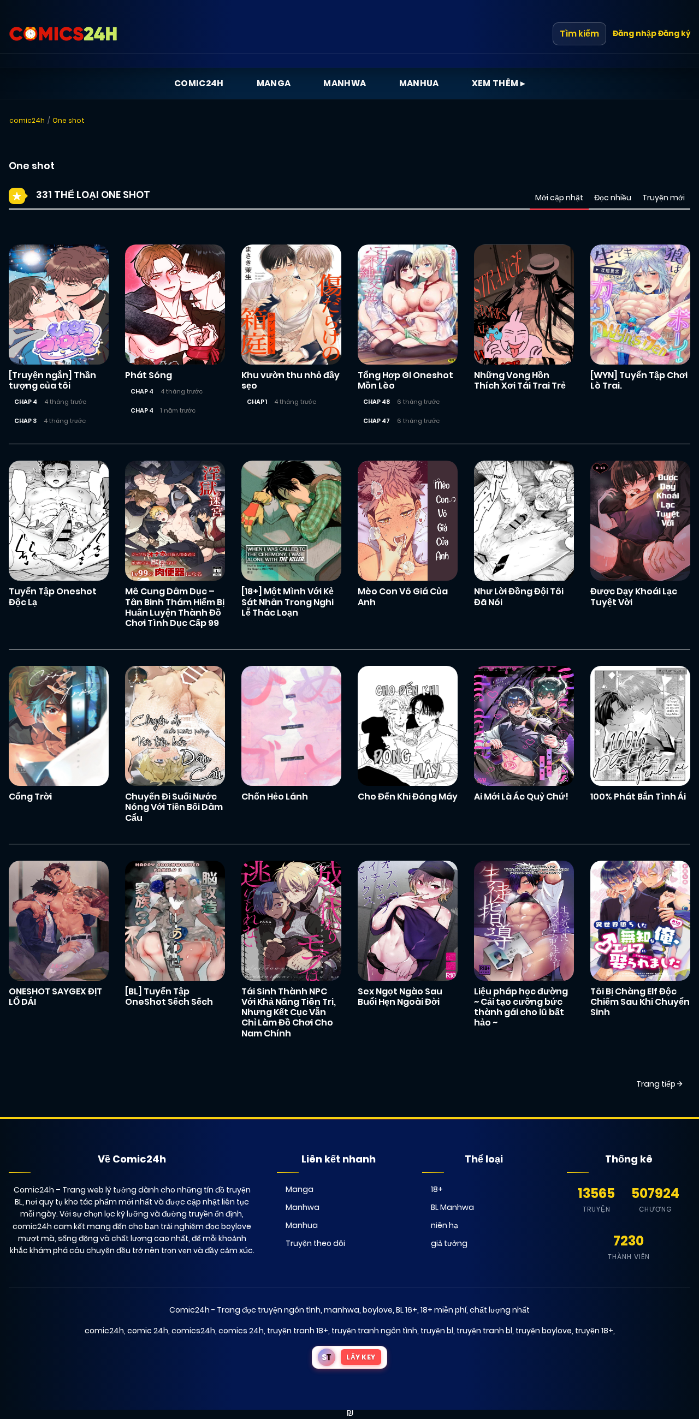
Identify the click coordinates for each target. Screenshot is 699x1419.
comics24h (193, 1330)
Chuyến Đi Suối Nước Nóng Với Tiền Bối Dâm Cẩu (174, 807)
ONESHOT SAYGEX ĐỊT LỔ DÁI (55, 996)
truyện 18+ (594, 1330)
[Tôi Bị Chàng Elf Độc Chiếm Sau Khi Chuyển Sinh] (640, 920)
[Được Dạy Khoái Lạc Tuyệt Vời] (640, 520)
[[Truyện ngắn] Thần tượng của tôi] (59, 304)
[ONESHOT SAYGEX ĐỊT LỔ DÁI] (59, 920)
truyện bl (436, 1330)
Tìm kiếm (579, 33)
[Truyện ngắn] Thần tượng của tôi (52, 380)
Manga (274, 83)
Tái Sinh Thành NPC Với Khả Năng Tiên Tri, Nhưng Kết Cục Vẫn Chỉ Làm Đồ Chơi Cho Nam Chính (288, 1012)
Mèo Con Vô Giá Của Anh (403, 596)
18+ (437, 1189)
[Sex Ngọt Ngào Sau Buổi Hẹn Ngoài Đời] (408, 920)
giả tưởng (449, 1243)
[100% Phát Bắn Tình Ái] (640, 725)
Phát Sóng (148, 375)
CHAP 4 (25, 401)
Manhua (419, 83)
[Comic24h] (63, 34)
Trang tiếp (656, 1083)
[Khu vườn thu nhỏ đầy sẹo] (291, 304)
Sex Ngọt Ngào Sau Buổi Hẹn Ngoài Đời (400, 996)
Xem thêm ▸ (498, 83)
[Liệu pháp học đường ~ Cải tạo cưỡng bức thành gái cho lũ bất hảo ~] (524, 920)
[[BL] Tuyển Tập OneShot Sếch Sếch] (175, 920)
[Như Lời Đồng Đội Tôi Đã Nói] (524, 520)
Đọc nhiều (612, 197)
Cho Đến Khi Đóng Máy (408, 796)
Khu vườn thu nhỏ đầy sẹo (290, 380)
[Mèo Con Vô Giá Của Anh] (408, 520)
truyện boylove (544, 1330)
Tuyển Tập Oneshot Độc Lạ (53, 596)
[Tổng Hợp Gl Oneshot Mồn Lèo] (408, 304)
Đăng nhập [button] (634, 33)
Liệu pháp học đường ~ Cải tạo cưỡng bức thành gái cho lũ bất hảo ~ (521, 1007)
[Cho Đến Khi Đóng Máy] (408, 725)
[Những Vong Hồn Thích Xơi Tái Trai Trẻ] (524, 304)
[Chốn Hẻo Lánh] (291, 725)
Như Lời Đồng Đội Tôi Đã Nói (519, 596)
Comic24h (199, 83)
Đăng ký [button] (674, 33)
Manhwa (344, 83)
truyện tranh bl (484, 1330)
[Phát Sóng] (175, 304)
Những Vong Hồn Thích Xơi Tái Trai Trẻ (520, 380)
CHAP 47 (376, 420)
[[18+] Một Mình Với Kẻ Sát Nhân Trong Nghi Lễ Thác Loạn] (291, 520)
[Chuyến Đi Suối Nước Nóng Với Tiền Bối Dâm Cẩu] (175, 725)
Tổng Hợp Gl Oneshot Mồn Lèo (405, 380)
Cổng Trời (30, 796)
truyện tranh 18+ (297, 1330)
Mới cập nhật (559, 197)
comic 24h (147, 1330)
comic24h (27, 120)
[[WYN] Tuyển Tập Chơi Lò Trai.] (640, 304)
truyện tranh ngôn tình (374, 1330)
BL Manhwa (452, 1207)
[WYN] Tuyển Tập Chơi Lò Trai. (639, 380)
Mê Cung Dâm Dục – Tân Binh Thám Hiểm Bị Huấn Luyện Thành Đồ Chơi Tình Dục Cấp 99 (174, 607)
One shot (68, 120)
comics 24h (241, 1330)
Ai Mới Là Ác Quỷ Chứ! (521, 796)
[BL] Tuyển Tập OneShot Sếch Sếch (169, 996)
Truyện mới (663, 197)
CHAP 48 (376, 401)
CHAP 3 (25, 420)
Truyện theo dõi (315, 1243)
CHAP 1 (257, 401)
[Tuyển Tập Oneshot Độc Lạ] (59, 520)
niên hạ (444, 1225)
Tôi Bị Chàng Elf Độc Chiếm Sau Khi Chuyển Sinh (640, 1001)
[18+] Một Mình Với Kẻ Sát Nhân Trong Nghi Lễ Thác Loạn (287, 601)
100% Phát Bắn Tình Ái (638, 796)
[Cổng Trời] (59, 725)
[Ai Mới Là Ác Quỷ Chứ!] (524, 725)
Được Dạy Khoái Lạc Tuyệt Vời (633, 596)
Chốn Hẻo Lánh (274, 796)
